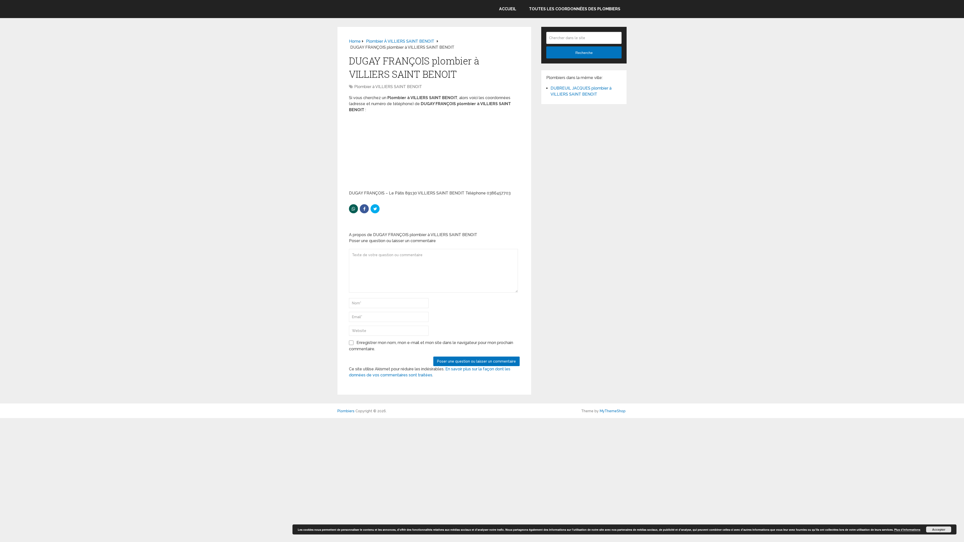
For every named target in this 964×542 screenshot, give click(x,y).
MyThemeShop (613, 411)
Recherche (584, 53)
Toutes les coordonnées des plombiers (574, 9)
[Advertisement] (434, 153)
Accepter (938, 529)
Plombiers (345, 411)
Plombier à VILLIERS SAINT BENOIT (388, 86)
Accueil (507, 9)
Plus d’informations (907, 529)
